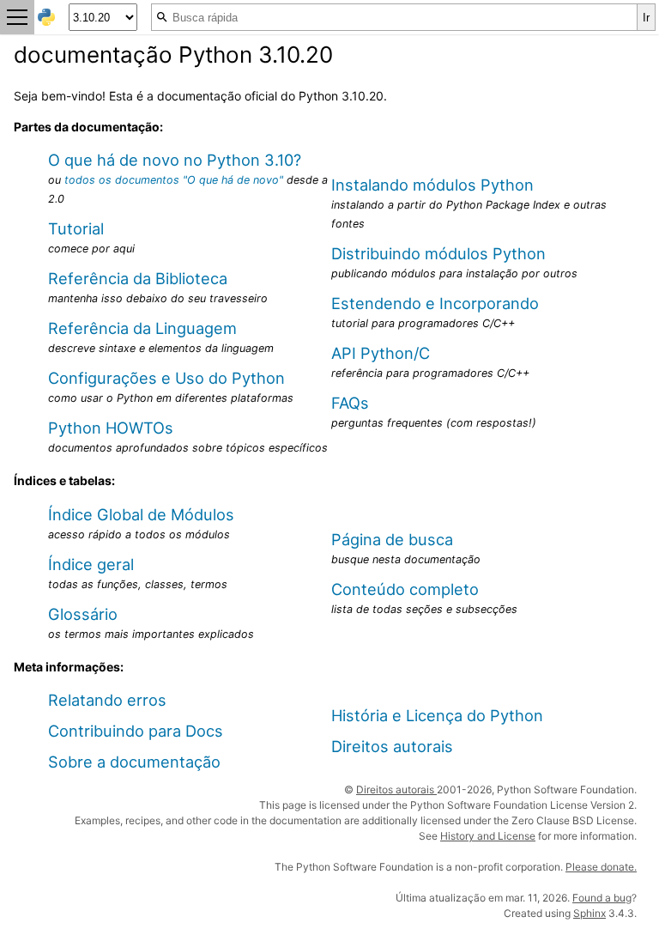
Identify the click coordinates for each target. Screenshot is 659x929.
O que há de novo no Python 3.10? (174, 159)
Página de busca (392, 539)
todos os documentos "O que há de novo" (173, 179)
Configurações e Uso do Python (166, 377)
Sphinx (589, 913)
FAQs (350, 402)
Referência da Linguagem (142, 328)
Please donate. (601, 866)
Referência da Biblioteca (137, 278)
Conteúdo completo (405, 589)
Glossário (83, 613)
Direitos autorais (392, 746)
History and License (487, 835)
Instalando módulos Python (432, 184)
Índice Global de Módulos (141, 514)
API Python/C (380, 352)
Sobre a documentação (134, 761)
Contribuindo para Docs (135, 730)
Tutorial (76, 228)
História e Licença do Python (437, 715)
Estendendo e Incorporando (435, 303)
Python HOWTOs (110, 427)
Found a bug (602, 897)
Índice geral (91, 564)
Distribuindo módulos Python (438, 253)
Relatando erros (107, 699)
